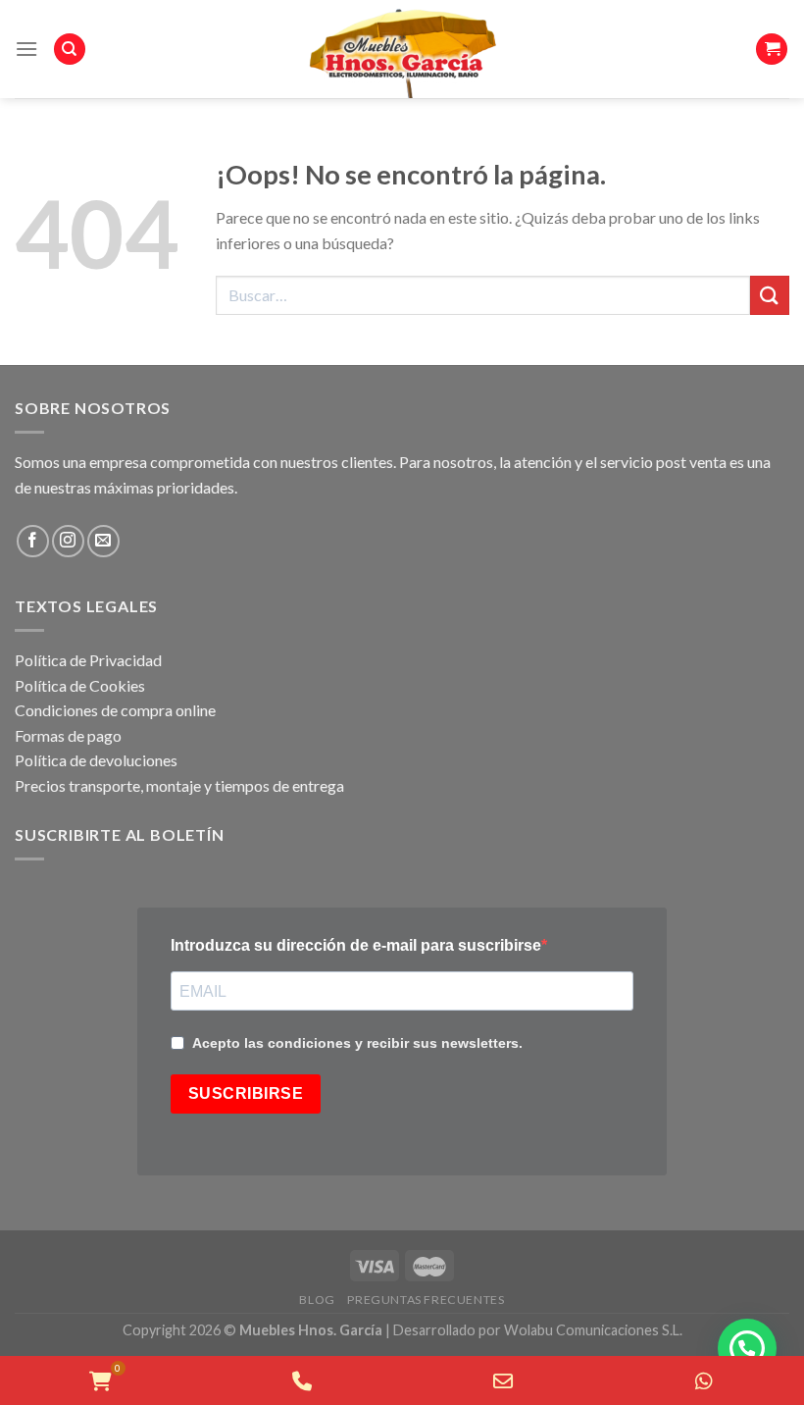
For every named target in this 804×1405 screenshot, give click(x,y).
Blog (316, 1299)
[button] (747, 1348)
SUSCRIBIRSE (245, 1093)
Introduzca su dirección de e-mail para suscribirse (356, 945)
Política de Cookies (80, 685)
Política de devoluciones (96, 760)
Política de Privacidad (88, 659)
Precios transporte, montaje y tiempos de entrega (179, 785)
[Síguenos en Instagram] (68, 541)
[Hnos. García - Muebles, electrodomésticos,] (402, 49)
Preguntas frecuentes (425, 1299)
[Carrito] (771, 49)
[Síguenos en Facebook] (33, 541)
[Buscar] (69, 49)
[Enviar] (769, 295)
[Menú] (26, 49)
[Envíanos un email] (103, 541)
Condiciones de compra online (115, 710)
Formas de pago (68, 735)
